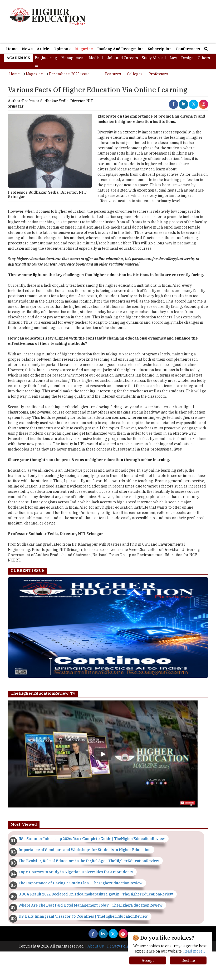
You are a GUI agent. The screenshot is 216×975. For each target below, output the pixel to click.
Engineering (46, 57)
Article (43, 49)
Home (12, 49)
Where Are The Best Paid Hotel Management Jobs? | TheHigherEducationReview (90, 905)
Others (204, 57)
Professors (158, 74)
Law (173, 57)
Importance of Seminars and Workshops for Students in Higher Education (84, 849)
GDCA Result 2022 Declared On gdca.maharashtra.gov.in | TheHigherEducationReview (95, 894)
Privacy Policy (119, 946)
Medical (96, 57)
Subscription (159, 49)
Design (187, 57)
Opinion (60, 49)
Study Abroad (154, 57)
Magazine (84, 49)
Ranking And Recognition (120, 49)
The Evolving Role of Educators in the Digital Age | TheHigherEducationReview (88, 860)
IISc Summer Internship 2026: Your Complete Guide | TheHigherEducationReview (91, 838)
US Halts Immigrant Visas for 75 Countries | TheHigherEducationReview (83, 916)
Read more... (194, 951)
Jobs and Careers (122, 57)
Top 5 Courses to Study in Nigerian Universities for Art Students (75, 872)
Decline (188, 960)
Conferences (188, 49)
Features (113, 74)
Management (73, 57)
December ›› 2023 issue (69, 74)
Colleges (135, 74)
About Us (95, 946)
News (27, 49)
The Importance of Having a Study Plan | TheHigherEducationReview (80, 883)
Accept (148, 960)
